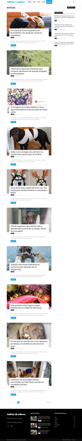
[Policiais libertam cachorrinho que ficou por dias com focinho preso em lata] (34, 418)
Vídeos (43, 1)
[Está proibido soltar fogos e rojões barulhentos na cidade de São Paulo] (29, 296)
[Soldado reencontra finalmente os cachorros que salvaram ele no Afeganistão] (29, 258)
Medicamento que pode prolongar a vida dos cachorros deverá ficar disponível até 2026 (64, 17)
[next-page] (26, 402)
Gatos (38, 1)
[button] (73, 2)
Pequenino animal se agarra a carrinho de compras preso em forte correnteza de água (64, 35)
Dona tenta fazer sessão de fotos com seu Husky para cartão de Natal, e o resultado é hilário (29, 190)
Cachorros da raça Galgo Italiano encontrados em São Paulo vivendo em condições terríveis (27, 382)
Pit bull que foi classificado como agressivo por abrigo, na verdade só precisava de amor (29, 343)
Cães (34, 1)
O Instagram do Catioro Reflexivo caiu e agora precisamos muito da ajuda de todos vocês (29, 109)
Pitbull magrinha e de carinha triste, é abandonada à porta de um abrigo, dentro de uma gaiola (28, 228)
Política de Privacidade (66, 439)
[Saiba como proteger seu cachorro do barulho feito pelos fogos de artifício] (29, 141)
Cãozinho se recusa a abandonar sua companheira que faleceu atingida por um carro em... (64, 26)
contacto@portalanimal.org (16, 422)
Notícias (49, 1)
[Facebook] (8, 426)
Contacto (73, 439)
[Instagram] (11, 426)
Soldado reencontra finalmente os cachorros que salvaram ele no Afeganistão (25, 267)
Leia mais (13, 45)
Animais (29, 1)
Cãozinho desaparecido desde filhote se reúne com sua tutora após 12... (44, 425)
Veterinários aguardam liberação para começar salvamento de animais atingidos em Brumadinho (29, 71)
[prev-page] (8, 402)
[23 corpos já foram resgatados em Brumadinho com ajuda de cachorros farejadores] (29, 24)
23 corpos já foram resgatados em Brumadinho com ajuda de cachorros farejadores (26, 32)
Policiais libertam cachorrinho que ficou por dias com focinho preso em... (44, 418)
